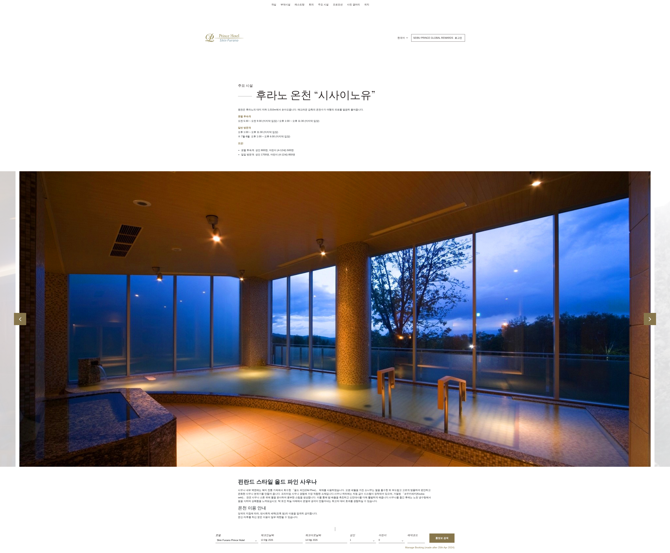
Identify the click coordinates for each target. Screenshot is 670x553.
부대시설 (285, 4)
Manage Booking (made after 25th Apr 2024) (430, 547)
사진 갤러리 (353, 4)
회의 (311, 4)
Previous (20, 319)
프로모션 (338, 4)
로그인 (458, 37)
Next (650, 319)
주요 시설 (323, 4)
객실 (273, 4)
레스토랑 (299, 4)
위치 (366, 4)
